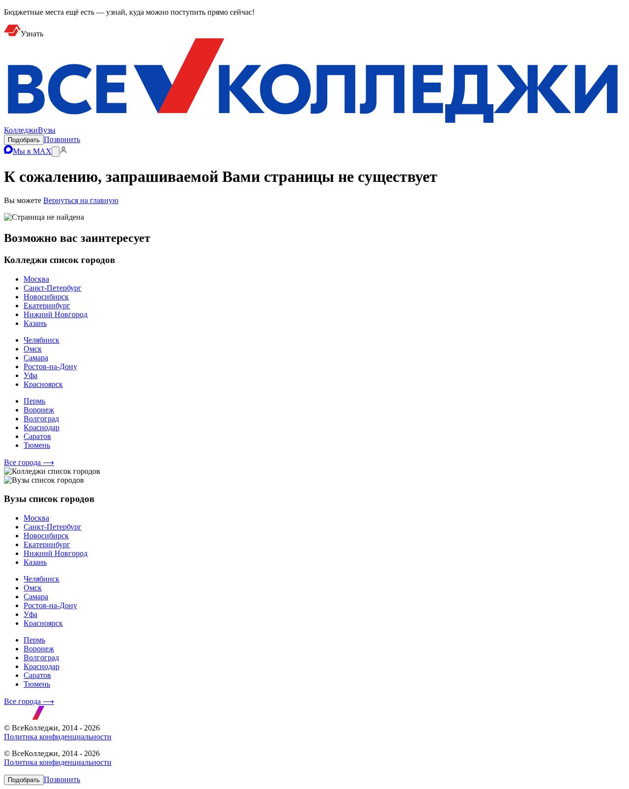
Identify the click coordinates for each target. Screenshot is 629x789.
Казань (35, 323)
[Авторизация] (63, 151)
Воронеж (39, 410)
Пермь (34, 401)
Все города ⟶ (29, 462)
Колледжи (21, 130)
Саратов (37, 436)
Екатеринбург (47, 305)
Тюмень (37, 445)
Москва (36, 279)
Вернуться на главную (80, 200)
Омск (33, 349)
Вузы (47, 130)
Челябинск (41, 340)
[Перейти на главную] (314, 121)
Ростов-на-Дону (50, 366)
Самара (36, 357)
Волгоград (41, 418)
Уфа (30, 375)
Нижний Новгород (55, 314)
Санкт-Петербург (53, 288)
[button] (24, 140)
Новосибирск (46, 296)
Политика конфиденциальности (58, 736)
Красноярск (43, 384)
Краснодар (41, 427)
